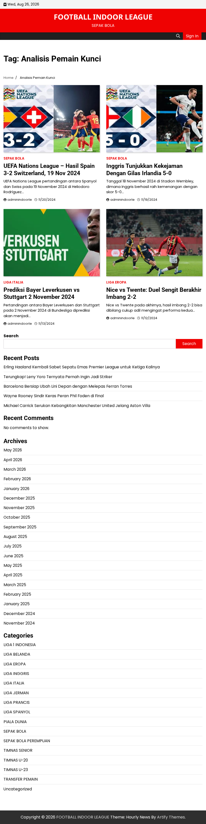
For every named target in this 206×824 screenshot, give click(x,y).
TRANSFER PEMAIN (21, 779)
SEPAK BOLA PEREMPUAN (27, 740)
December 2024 (19, 613)
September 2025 (20, 527)
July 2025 (13, 546)
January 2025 (17, 603)
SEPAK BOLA (14, 158)
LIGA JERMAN (16, 693)
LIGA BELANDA (17, 654)
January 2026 (16, 488)
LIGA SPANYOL (17, 712)
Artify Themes (171, 817)
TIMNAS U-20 (16, 760)
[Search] (178, 36)
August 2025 (15, 536)
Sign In (192, 36)
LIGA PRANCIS (17, 702)
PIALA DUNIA (15, 721)
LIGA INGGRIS (16, 673)
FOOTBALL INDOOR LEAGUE (103, 17)
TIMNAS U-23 (16, 769)
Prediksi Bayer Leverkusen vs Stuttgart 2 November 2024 (42, 293)
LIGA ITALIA (13, 282)
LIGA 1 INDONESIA (20, 644)
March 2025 (15, 584)
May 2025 (13, 565)
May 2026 (13, 450)
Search (11, 336)
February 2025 (17, 594)
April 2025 (13, 575)
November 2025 (19, 507)
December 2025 (19, 498)
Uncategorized (18, 789)
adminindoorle (20, 199)
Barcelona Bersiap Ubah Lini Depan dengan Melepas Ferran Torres (68, 386)
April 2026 (13, 459)
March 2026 (15, 469)
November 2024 (19, 623)
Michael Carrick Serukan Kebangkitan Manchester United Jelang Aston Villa (77, 405)
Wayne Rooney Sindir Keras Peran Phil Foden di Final (54, 395)
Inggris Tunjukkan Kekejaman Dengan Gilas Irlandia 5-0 (144, 169)
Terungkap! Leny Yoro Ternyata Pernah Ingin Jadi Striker (58, 376)
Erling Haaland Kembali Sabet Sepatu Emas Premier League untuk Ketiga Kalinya (82, 367)
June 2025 (13, 556)
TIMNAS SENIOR (18, 750)
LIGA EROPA (116, 282)
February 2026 (17, 479)
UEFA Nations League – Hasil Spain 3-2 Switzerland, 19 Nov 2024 (49, 169)
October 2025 (17, 517)
